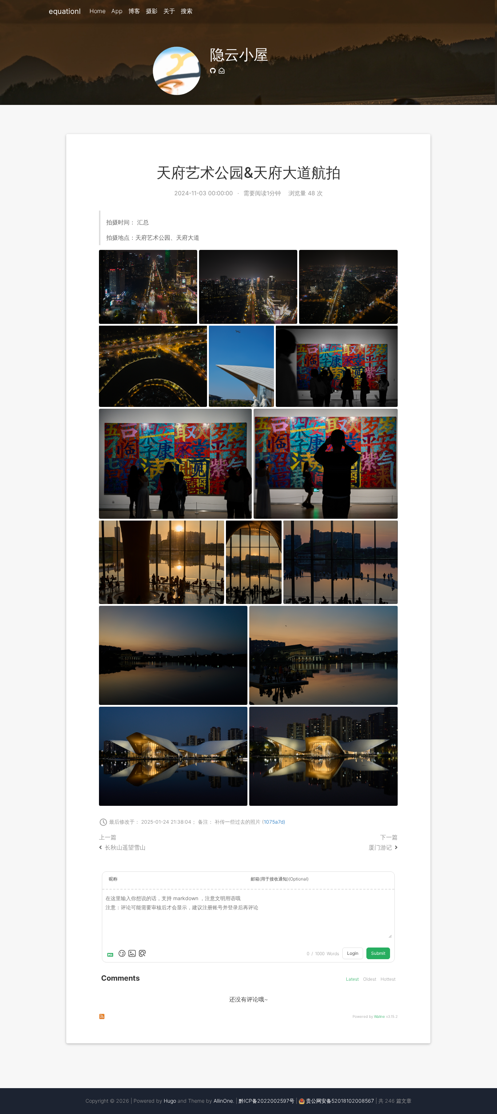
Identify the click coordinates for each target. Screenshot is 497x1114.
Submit (378, 953)
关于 (169, 11)
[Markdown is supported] (111, 953)
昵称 (113, 879)
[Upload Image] (132, 953)
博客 (134, 11)
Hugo (170, 1101)
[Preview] (142, 953)
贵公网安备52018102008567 (340, 1101)
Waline (379, 1016)
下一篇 (383, 842)
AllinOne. (224, 1101)
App (117, 11)
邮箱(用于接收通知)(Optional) (280, 879)
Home (98, 11)
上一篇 (122, 842)
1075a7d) (274, 821)
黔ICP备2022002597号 (266, 1101)
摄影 (152, 11)
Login (352, 953)
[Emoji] (122, 953)
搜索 (186, 11)
